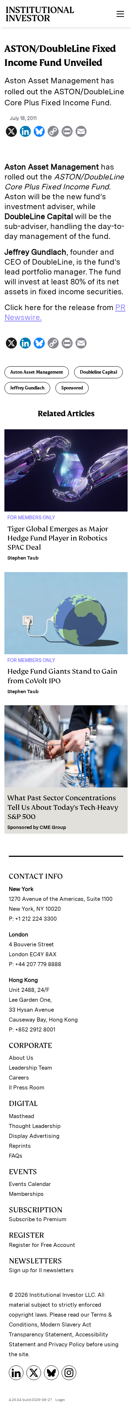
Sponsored (72, 388)
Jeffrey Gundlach (27, 388)
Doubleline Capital (98, 372)
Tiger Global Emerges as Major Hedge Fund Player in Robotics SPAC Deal (57, 538)
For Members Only (31, 517)
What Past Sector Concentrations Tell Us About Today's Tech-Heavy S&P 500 (62, 807)
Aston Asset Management (36, 372)
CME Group (53, 827)
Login (60, 1399)
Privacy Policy (66, 1344)
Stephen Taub (22, 558)
